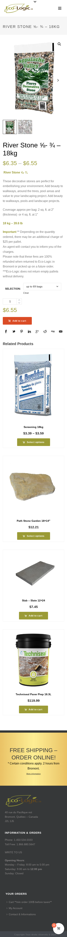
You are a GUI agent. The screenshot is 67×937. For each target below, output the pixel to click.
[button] (59, 44)
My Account (15, 908)
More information (33, 774)
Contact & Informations (22, 914)
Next (58, 80)
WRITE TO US (13, 852)
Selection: (13, 288)
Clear (26, 293)
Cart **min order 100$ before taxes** (30, 902)
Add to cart (19, 321)
